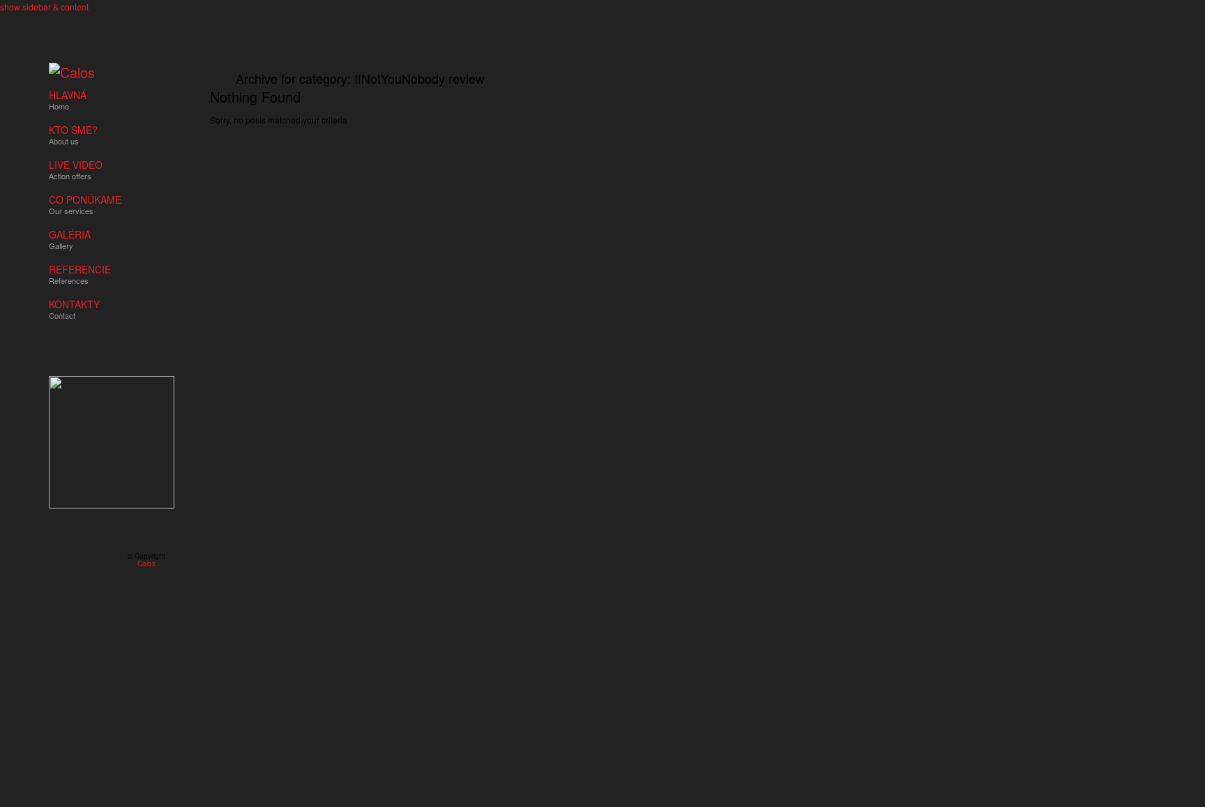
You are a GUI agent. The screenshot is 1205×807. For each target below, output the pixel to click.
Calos (146, 563)
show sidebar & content (44, 7)
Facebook (75, 560)
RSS (54, 560)
